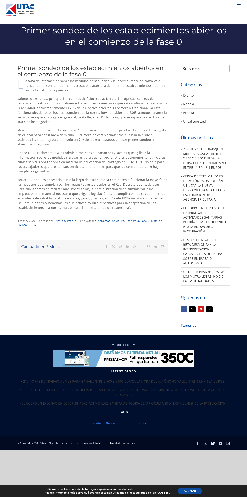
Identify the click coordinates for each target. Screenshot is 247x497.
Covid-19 (118, 221)
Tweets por (189, 325)
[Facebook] (184, 309)
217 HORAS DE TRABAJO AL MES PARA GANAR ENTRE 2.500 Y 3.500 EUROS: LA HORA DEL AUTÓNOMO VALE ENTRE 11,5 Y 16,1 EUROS (205, 158)
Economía (132, 221)
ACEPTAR (190, 491)
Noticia (60, 221)
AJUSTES (163, 492)
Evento (188, 95)
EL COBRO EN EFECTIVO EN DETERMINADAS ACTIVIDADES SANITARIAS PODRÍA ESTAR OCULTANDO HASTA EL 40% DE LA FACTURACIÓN (124, 403)
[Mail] (209, 309)
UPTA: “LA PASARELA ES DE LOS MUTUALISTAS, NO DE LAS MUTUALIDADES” (203, 276)
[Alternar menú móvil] (239, 6)
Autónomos (102, 221)
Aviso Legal (129, 443)
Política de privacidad (107, 443)
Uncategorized (194, 121)
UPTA (32, 225)
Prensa (71, 221)
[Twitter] (192, 309)
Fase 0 (145, 221)
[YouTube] (201, 309)
